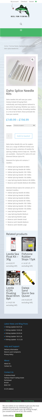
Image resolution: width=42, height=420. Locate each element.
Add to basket (23, 136)
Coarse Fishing (29, 401)
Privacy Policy (8, 354)
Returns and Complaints (12, 352)
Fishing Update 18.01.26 (14, 336)
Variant (8, 126)
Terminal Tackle (13, 46)
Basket (31, 1)
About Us (7, 364)
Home (6, 46)
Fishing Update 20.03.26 (14, 333)
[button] (32, 59)
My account (15, 1)
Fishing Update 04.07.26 (14, 327)
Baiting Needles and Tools (27, 46)
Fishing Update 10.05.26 (14, 330)
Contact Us (8, 366)
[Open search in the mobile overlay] (21, 24)
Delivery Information (11, 349)
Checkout (24, 1)
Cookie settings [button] (8, 415)
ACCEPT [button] (18, 415)
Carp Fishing (17, 401)
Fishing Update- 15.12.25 (14, 339)
